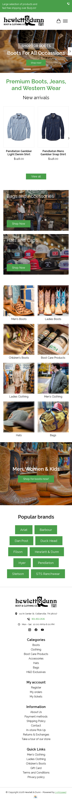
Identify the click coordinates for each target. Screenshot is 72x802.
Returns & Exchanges (36, 734)
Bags (53, 435)
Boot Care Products (53, 357)
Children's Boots (19, 357)
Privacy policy (36, 777)
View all (36, 176)
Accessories (36, 658)
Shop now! (36, 62)
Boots (36, 645)
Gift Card (36, 768)
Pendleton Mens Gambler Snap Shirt (53, 153)
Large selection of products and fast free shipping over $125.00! (19, 6)
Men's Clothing (53, 396)
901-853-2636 (38, 619)
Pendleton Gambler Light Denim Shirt (19, 153)
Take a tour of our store (36, 739)
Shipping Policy (36, 721)
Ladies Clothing (18, 396)
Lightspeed (60, 792)
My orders (36, 692)
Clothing (36, 649)
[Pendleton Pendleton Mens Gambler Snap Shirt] (53, 127)
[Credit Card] (35, 797)
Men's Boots (19, 319)
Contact (36, 725)
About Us (36, 712)
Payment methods (36, 716)
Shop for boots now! (36, 479)
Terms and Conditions (36, 772)
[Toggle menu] (65, 21)
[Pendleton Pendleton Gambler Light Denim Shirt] (18, 127)
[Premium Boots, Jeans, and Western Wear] (23, 21)
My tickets (36, 696)
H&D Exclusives (36, 672)
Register (36, 687)
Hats (19, 435)
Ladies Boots (53, 319)
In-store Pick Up (36, 730)
